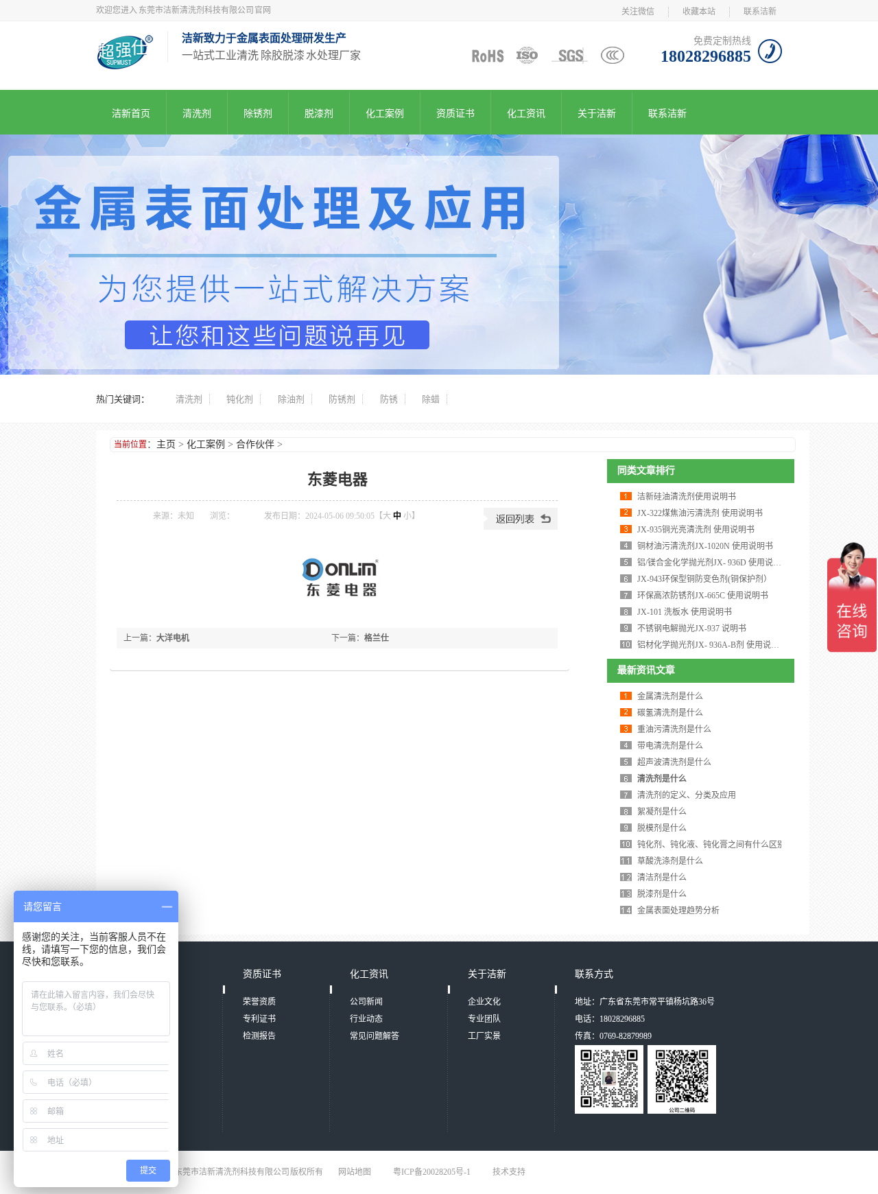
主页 (166, 444)
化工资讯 (526, 113)
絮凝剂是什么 (662, 812)
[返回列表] (521, 527)
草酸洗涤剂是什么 (670, 861)
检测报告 (259, 1036)
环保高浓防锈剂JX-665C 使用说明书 (702, 595)
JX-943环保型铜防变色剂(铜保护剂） (704, 579)
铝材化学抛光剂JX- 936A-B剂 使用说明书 (712, 645)
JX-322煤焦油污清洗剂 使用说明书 (700, 513)
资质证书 (455, 113)
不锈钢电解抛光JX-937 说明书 (691, 628)
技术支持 (509, 1172)
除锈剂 (258, 113)
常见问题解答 (374, 1036)
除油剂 (291, 399)
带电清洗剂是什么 (670, 746)
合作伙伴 (255, 444)
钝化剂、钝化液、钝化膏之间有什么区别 (711, 845)
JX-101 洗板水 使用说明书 (684, 612)
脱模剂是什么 (662, 828)
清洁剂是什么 (662, 877)
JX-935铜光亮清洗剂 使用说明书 (696, 530)
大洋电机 (172, 638)
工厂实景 (484, 1036)
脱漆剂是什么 (662, 894)
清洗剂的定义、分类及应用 (686, 795)
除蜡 (431, 399)
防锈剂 (342, 399)
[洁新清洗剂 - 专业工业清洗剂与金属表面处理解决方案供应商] (125, 65)
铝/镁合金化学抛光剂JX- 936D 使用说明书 (713, 562)
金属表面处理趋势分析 (678, 910)
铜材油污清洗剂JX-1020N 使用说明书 (705, 546)
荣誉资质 (259, 1002)
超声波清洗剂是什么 (674, 762)
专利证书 (259, 1019)
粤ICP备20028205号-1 (432, 1172)
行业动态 (366, 1019)
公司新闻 (366, 1002)
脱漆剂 (319, 113)
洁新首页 (131, 113)
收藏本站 (699, 11)
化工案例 (385, 113)
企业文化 (484, 1002)
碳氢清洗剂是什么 (670, 713)
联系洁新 (760, 11)
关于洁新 (597, 113)
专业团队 (484, 1019)
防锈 (389, 399)
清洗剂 (196, 113)
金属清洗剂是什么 (670, 696)
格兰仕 (376, 638)
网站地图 (354, 1172)
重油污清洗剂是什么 (674, 729)
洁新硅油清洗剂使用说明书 (686, 497)
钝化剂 (239, 399)
